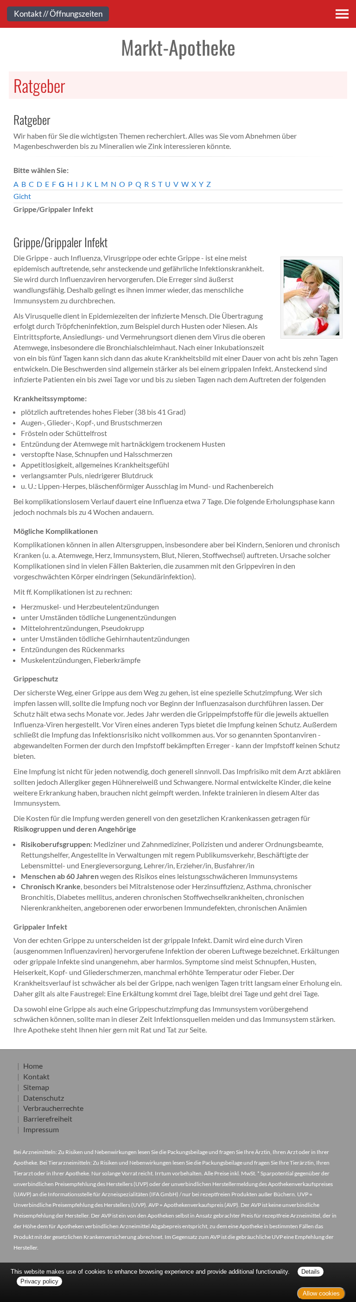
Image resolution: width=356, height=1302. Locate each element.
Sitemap (36, 1087)
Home (33, 1065)
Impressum (41, 1129)
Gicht (22, 196)
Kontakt (36, 1076)
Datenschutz (43, 1097)
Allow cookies (321, 1293)
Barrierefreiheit (47, 1118)
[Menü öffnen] (342, 14)
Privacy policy (39, 1281)
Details (310, 1271)
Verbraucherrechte (53, 1107)
